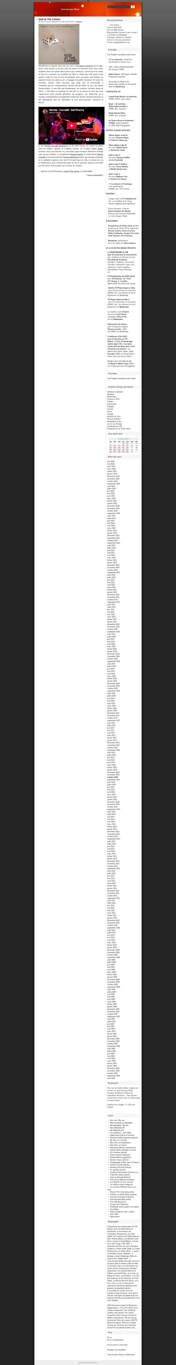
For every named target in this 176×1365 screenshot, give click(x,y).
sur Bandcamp (122, 331)
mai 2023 (111, 553)
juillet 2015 (111, 785)
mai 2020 (111, 642)
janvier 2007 (112, 1036)
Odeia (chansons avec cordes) (122, 1212)
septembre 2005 (113, 1076)
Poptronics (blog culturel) (120, 1175)
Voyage (110, 414)
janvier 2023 (112, 563)
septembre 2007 (113, 1017)
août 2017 (111, 723)
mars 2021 (111, 617)
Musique (79, 21)
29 (123, 452)
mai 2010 (111, 938)
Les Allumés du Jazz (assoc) (121, 1182)
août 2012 (111, 871)
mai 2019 (111, 671)
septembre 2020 (113, 632)
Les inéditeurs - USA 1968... (121, 1133)
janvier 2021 (112, 622)
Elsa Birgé (114, 1209)
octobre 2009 (112, 955)
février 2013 (112, 856)
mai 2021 (111, 612)
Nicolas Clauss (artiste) (119, 1160)
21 (119, 450)
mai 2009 (111, 967)
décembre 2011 (113, 891)
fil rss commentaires (115, 1340)
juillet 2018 (111, 696)
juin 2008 (110, 994)
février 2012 (112, 886)
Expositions (112, 404)
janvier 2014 (112, 829)
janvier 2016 (112, 770)
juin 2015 (110, 787)
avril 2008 (111, 999)
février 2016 (112, 767)
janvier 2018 (112, 711)
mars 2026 (111, 469)
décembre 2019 (113, 654)
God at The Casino (49, 19)
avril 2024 (111, 526)
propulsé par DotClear (88, 1363)
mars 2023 (111, 558)
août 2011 (111, 900)
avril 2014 (111, 822)
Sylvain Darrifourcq (70, 157)
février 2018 (112, 708)
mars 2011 (111, 913)
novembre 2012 (113, 864)
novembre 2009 (113, 952)
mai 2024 (111, 523)
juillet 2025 (111, 489)
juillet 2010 (111, 933)
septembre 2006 (113, 1046)
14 (119, 447)
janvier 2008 (112, 1007)
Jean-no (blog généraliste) (120, 1177)
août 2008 (111, 989)
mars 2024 (111, 528)
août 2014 (111, 812)
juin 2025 (110, 491)
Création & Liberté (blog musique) (123, 1194)
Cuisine (110, 409)
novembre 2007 (113, 1012)
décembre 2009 (113, 950)
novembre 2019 (113, 656)
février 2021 (112, 619)
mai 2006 (111, 1056)
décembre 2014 (113, 802)
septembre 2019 (113, 661)
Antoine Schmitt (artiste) (119, 1165)
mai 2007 (111, 1026)
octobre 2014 (112, 807)
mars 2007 (111, 1031)
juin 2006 (110, 1054)
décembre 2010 (113, 920)
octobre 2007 (112, 1014)
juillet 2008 (111, 992)
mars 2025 (111, 498)
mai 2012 (111, 878)
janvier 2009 (112, 977)
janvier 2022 (112, 592)
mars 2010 (111, 942)
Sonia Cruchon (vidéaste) (120, 1155)
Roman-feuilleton (114, 419)
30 (127, 452)
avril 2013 (111, 851)
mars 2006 (111, 1061)
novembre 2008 (113, 982)
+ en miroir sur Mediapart (117, 35)
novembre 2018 (113, 686)
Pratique (110, 406)
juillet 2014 (111, 814)
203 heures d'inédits (129, 74)
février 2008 (112, 1004)
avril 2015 (111, 792)
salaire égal (112, 344)
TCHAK (112, 123)
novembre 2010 (113, 923)
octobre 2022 (112, 570)
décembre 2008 (113, 980)
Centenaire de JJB (114, 426)
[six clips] (107, 236)
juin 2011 (110, 905)
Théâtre (110, 402)
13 (115, 447)
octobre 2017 (112, 718)
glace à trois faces (115, 351)
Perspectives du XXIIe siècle (123, 276)
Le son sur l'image (114, 424)
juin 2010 (110, 935)
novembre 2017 (113, 716)
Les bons (128, 344)
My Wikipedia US (117, 1130)
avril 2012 (111, 881)
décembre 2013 (113, 832)
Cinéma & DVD (113, 399)
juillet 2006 (111, 1051)
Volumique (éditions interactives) (123, 1148)
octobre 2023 (112, 540)
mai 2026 (111, 464)
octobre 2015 (112, 777)
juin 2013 (110, 846)
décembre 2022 (113, 565)
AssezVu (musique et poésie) (122, 1197)
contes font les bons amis (119, 346)
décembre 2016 (113, 743)
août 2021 (111, 605)
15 (123, 447)
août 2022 (111, 575)
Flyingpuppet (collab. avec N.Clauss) (124, 1162)
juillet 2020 (111, 637)
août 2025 (111, 486)
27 (115, 452)
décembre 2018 (113, 683)
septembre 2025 (113, 484)
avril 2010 (111, 940)
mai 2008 (111, 997)
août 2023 (111, 545)
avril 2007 (111, 1029)
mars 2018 (111, 706)
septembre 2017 (113, 720)
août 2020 (111, 634)
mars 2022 (111, 587)
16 (127, 447)
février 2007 (112, 1034)
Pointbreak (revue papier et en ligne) (124, 1207)
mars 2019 (111, 676)
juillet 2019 (111, 666)
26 (110, 452)
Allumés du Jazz (114, 416)
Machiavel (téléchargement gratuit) (124, 1138)
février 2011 (111, 915)
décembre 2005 (113, 1068)
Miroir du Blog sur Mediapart (121, 1123)
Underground (130, 199)
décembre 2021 (113, 595)
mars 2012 (111, 883)
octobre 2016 (112, 748)
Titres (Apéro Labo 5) (118, 145)
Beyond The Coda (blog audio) (122, 1192)
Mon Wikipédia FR (117, 1128)
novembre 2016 (113, 745)
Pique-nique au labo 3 (120, 299)
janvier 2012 (112, 888)
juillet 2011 (111, 903)
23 (127, 450)
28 (119, 452)
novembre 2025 (113, 479)
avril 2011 (111, 910)
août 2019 (111, 664)
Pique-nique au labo (126, 288)
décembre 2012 (113, 861)
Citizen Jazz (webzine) (119, 1204)
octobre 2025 (112, 481)
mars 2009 (111, 972)
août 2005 (111, 1078)
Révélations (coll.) (114, 421)
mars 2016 (111, 765)
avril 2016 (111, 762)
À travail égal (126, 341)
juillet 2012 (111, 873)
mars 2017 (111, 735)
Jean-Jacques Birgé (70, 9)
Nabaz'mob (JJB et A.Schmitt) (122, 1135)
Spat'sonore (114, 1217)
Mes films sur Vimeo (118, 1145)
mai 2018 (111, 701)
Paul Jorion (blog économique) (122, 1180)
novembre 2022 (113, 568)
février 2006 (112, 1063)
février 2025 (112, 501)
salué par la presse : (119, 260)
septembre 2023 (113, 543)
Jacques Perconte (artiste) (120, 1167)
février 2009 (112, 975)
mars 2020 (111, 646)
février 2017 (112, 738)
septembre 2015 (113, 780)
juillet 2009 (111, 962)
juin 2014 (110, 817)
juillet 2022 (111, 577)
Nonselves (112, 241)
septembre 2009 (113, 957)
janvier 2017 (112, 740)
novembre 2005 (113, 1071)
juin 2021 (110, 610)
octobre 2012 (112, 866)
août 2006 (111, 1049)
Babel (100, 149)
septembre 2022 (113, 572)
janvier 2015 (112, 799)
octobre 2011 (112, 896)
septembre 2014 (113, 809)
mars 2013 (111, 854)
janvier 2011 (112, 918)
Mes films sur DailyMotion (120, 1143)
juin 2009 (110, 965)
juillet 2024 (111, 518)
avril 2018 (111, 703)
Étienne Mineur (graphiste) (120, 1157)
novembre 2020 (113, 627)
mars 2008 (111, 1002)
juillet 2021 (111, 607)
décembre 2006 (113, 1039)
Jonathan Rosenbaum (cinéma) (122, 1172)
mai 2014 (111, 819)
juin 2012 (110, 876)
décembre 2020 (113, 624)
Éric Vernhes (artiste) (118, 1152)
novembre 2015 (113, 775)
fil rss (109, 1337)
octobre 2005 (112, 1073)
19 (110, 450)
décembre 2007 (113, 1009)
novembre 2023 (113, 538)
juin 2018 (110, 698)
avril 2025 (111, 496)
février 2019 (112, 678)
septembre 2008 (113, 987)
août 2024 (111, 516)
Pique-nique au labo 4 (118, 106)
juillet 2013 (111, 844)
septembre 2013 (113, 839)
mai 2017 (111, 730)
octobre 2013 (112, 836)
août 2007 (111, 1019)
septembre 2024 (113, 513)
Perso (109, 411)
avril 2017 (111, 733)
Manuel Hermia (77, 154)
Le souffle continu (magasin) (121, 1184)
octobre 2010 (112, 925)
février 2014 (112, 827)
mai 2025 (111, 493)
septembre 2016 (113, 750)
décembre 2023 (113, 535)
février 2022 (112, 590)
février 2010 (112, 945)
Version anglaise (115, 204)
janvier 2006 (112, 1066)
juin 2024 (110, 521)
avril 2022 (111, 585)
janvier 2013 (112, 859)
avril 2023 (111, 555)
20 (115, 450)
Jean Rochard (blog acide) (120, 1199)
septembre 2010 (113, 928)
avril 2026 (111, 466)
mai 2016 (111, 760)
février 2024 (112, 531)
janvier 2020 (112, 651)
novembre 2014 (113, 804)
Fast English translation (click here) (121, 55)
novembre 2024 (113, 508)
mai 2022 (111, 582)
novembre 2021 (113, 597)
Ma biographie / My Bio (119, 1125)
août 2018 (111, 693)
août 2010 (111, 930)
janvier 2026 (112, 474)
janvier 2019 (112, 681)
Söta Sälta (114, 1214)
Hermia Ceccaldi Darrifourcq (56, 146)
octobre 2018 (112, 688)
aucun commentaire (94, 175)
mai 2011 (110, 908)
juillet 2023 (111, 548)
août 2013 (111, 841)
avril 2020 (111, 644)
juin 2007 (110, 1024)
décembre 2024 (113, 506)
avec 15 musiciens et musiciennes (122, 255)
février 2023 (112, 560)
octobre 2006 (112, 1044)
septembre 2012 (113, 868)
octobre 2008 (112, 984)
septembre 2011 (113, 898)
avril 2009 (111, 970)
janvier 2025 (112, 503)
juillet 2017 (111, 725)
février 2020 (112, 649)
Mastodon (130, 1355)
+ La (128, 349)
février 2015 (112, 797)
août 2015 (111, 782)
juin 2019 (110, 669)
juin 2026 (110, 461)
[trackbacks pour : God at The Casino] (102, 175)
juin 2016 (110, 757)
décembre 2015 (113, 772)
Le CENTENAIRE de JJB (118, 252)
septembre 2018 (113, 691)
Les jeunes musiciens (84, 66)
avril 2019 (111, 674)
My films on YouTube (118, 1140)
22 (123, 450)
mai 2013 (111, 849)
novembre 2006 (113, 1041)
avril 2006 (111, 1058)
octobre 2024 (112, 511)
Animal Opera (119, 113)
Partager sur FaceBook (116, 1350)
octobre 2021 (112, 600)
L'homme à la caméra (117, 349)
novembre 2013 (113, 834)
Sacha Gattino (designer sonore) (123, 1150)
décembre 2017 (113, 713)
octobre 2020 (112, 629)
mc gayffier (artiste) (118, 1170)
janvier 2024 (112, 533)
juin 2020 (110, 639)
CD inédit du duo (120, 361)
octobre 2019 (112, 659)
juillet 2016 (111, 755)
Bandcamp (124, 295)
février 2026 (112, 471)
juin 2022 (110, 580)
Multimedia (111, 397)
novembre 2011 (113, 893)
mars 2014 (111, 824)
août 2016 (111, 753)
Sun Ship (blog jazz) (118, 1202)
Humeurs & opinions (115, 392)
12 (110, 447)
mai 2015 (111, 790)
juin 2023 (110, 550)
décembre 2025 (113, 476)
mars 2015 (111, 795)
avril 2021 (111, 614)
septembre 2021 (113, 602)
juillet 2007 (111, 1021)
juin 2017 (110, 728)
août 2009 (111, 960)
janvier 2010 (112, 947)
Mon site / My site (117, 1120)
